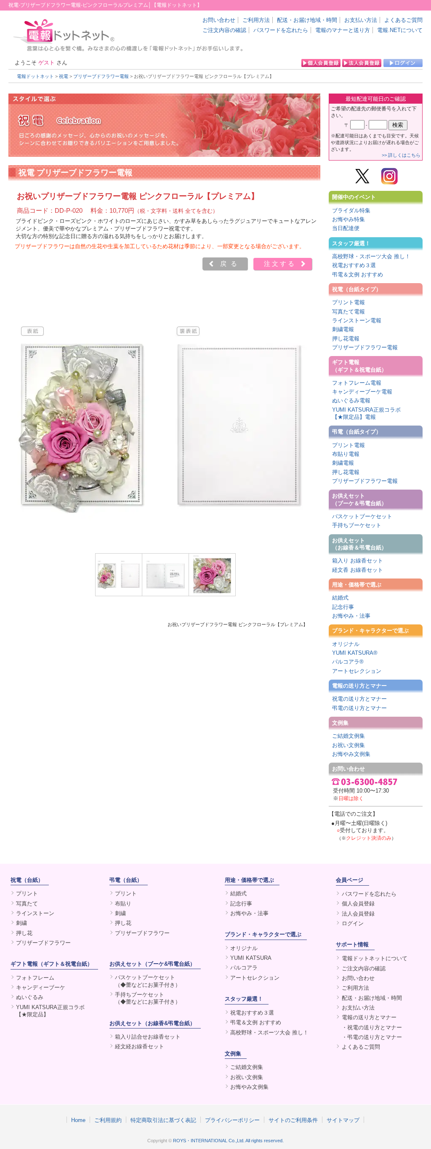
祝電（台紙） (27, 880)
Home (78, 1120)
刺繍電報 (343, 329)
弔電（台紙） (125, 880)
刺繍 (21, 923)
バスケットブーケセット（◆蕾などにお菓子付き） (148, 981)
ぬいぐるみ (29, 997)
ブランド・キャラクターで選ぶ (370, 630)
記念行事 (343, 607)
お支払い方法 (360, 20)
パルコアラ (244, 967)
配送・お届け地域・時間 (307, 20)
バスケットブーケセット (362, 516)
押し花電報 (345, 338)
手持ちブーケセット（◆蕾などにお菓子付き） (148, 998)
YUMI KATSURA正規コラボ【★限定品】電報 (366, 413)
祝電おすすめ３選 (354, 265)
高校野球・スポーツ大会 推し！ (371, 256)
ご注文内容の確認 (224, 30)
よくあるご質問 (403, 20)
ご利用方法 (256, 20)
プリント (27, 893)
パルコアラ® (348, 662)
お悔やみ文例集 (351, 754)
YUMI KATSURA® (355, 653)
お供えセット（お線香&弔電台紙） (152, 1023)
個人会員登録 (358, 903)
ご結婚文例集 (348, 736)
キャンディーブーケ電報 (362, 391)
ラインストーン (35, 913)
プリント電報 (348, 302)
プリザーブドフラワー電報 (101, 76)
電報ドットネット (35, 76)
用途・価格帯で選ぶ (356, 584)
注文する (280, 263)
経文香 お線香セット (357, 570)
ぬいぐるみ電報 (351, 400)
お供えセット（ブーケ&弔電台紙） (152, 964)
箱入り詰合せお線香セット (148, 1037)
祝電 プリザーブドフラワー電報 (76, 172)
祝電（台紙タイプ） (356, 289)
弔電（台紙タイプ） (356, 432)
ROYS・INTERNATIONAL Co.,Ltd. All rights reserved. (228, 1140)
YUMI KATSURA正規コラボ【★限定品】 (50, 1011)
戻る (230, 263)
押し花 (24, 933)
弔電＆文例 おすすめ (357, 274)
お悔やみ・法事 (351, 616)
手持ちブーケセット (356, 525)
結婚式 (340, 598)
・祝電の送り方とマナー (372, 1027)
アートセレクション (356, 671)
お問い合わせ (218, 20)
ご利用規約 (108, 1120)
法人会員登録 (358, 914)
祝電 (63, 76)
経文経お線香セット (139, 1046)
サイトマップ (343, 1120)
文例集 (340, 723)
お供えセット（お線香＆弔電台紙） (359, 544)
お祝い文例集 (348, 745)
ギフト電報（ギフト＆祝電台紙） (359, 365)
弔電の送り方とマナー (359, 708)
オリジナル (345, 644)
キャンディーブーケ (40, 987)
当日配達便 (345, 228)
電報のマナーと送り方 (342, 30)
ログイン (353, 923)
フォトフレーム (35, 978)
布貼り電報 (345, 454)
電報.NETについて (400, 30)
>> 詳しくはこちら (401, 155)
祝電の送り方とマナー (359, 699)
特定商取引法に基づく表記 (163, 1120)
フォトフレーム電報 (356, 383)
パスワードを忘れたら (280, 30)
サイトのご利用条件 (293, 1120)
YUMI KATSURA (250, 958)
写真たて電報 (348, 311)
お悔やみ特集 (348, 219)
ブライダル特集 (351, 210)
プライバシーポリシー (232, 1120)
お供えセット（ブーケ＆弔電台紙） (359, 499)
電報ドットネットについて (374, 958)
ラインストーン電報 (356, 320)
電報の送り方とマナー (359, 686)
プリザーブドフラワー (43, 943)
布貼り (123, 903)
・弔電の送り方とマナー (372, 1037)
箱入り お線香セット (357, 560)
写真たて (27, 903)
